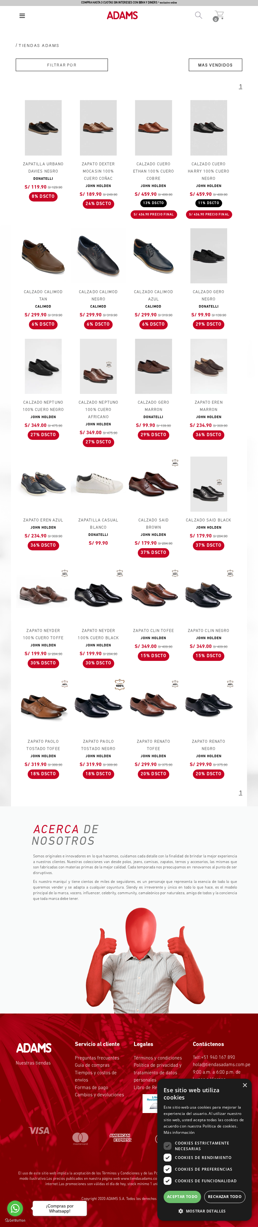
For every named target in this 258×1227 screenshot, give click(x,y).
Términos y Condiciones (121, 1173)
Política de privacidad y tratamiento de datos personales (158, 1073)
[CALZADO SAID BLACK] (208, 484)
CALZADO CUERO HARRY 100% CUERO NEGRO (208, 171)
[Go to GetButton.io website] (15, 1220)
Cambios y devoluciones (99, 1095)
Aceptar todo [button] (182, 1196)
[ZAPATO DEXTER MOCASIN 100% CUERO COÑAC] (98, 127)
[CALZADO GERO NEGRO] (208, 255)
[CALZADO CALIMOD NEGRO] (98, 255)
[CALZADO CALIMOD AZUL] (153, 255)
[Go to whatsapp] (15, 1208)
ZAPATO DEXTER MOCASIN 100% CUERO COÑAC (98, 171)
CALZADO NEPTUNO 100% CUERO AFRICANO (99, 409)
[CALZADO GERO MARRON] (153, 366)
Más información (179, 1132)
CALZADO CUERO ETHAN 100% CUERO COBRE (153, 171)
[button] (204, 1210)
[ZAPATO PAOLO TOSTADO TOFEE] (43, 705)
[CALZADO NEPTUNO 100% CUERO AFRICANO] (98, 366)
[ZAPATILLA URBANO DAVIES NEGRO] (43, 127)
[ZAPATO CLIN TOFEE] (153, 594)
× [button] (244, 1085)
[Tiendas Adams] (119, 12)
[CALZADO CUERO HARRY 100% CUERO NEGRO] (208, 127)
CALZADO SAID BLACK (208, 520)
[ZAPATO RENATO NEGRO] (208, 705)
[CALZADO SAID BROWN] (153, 484)
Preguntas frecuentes (97, 1058)
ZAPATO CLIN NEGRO (209, 631)
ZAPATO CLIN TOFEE (153, 631)
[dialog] (204, 1150)
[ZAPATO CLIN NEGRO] (208, 594)
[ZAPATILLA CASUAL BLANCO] (98, 484)
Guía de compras (92, 1065)
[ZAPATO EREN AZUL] (43, 484)
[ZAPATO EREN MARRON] (208, 366)
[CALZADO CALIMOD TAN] (43, 255)
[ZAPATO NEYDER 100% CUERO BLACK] (98, 594)
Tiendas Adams (39, 45)
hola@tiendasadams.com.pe (221, 1065)
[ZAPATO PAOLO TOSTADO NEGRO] (98, 705)
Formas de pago (91, 1088)
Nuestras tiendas (33, 1063)
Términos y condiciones (158, 1058)
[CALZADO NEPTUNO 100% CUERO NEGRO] (43, 366)
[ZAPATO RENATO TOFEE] (153, 705)
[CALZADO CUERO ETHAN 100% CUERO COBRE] (153, 127)
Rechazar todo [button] (225, 1196)
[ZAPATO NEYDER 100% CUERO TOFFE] (43, 594)
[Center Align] (22, 15)
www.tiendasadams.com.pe (143, 1179)
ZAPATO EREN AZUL (43, 520)
